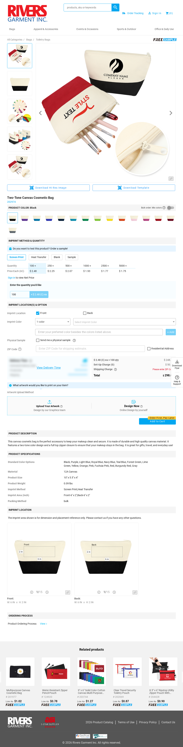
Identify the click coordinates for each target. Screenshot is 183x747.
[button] (115, 7)
